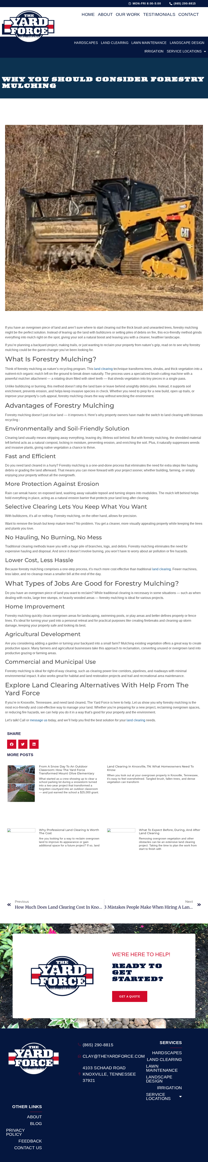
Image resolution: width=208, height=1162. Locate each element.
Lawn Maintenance (149, 43)
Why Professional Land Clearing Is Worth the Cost (69, 831)
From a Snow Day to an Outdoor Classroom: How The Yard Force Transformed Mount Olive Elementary (66, 770)
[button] (11, 744)
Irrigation (154, 51)
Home (88, 14)
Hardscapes (86, 43)
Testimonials (159, 14)
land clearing (103, 369)
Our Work (128, 14)
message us (38, 720)
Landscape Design (187, 43)
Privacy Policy (15, 1132)
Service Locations (184, 51)
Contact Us (28, 1148)
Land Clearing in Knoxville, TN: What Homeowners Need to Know (150, 768)
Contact (188, 14)
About (105, 14)
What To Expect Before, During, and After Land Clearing (169, 831)
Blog (36, 1124)
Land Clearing (114, 43)
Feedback (30, 1141)
